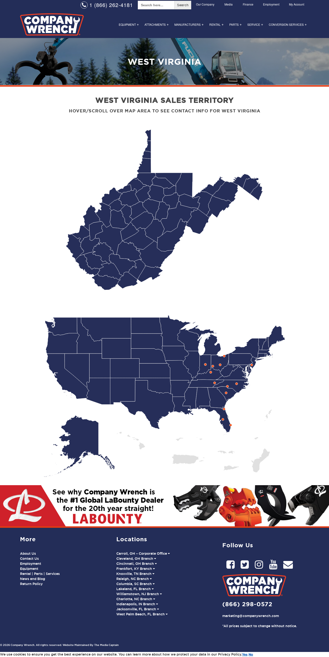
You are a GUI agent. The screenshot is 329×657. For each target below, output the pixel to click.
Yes (245, 654)
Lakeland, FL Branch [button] (134, 589)
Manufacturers (189, 24)
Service (255, 24)
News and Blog (32, 579)
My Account (296, 4)
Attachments (157, 24)
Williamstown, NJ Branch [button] (138, 594)
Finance (248, 4)
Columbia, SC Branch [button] (134, 584)
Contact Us (29, 558)
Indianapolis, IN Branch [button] (136, 604)
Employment (271, 4)
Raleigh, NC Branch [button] (133, 579)
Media (228, 4)
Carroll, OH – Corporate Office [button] (142, 553)
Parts (235, 24)
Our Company (205, 4)
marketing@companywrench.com (250, 616)
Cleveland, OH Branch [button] (135, 558)
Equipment (129, 24)
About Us (28, 553)
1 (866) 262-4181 (110, 4)
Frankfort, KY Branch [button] (134, 569)
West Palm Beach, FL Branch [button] (141, 614)
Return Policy (31, 584)
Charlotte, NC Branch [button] (134, 599)
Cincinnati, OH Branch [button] (135, 564)
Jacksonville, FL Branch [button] (136, 609)
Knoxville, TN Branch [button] (134, 574)
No (251, 654)
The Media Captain (106, 645)
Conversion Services (288, 24)
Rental (216, 24)
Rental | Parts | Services (40, 574)
